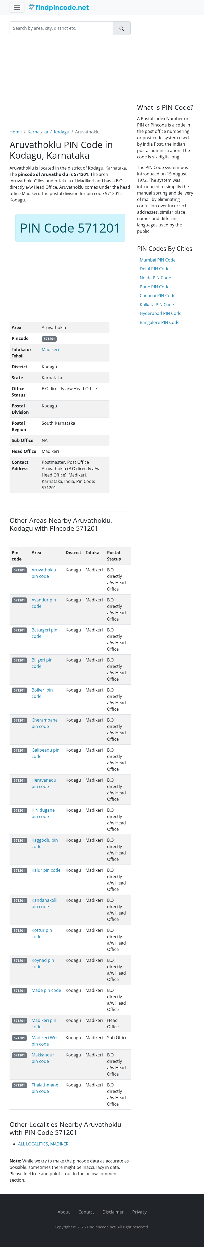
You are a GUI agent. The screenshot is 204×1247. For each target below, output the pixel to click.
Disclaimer (113, 1212)
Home (16, 132)
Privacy (139, 1212)
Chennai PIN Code (158, 295)
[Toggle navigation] (17, 7)
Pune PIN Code (154, 287)
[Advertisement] (70, 78)
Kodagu (61, 132)
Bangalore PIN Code (160, 322)
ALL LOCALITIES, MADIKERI (44, 1144)
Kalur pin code (46, 870)
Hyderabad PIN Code (160, 313)
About (64, 1212)
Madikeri (50, 349)
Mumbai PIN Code (158, 260)
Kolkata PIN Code (157, 304)
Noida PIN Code (155, 278)
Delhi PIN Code (154, 269)
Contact (86, 1212)
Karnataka (38, 132)
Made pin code (46, 990)
